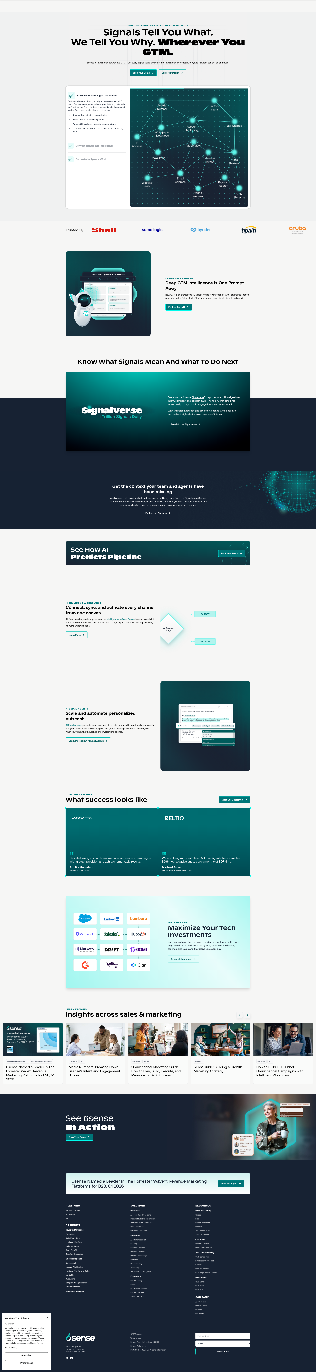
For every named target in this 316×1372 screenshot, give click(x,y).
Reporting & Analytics (74, 1254)
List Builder (70, 1275)
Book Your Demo (229, 553)
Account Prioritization (74, 1267)
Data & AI (73, 1061)
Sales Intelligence (74, 1259)
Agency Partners (137, 1297)
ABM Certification (202, 1235)
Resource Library (203, 1211)
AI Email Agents (73, 725)
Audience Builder (72, 1246)
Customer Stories (202, 1244)
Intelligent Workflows (74, 1242)
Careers (198, 1310)
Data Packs (199, 1286)
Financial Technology (138, 1256)
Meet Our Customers (203, 1248)
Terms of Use (135, 1338)
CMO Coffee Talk (202, 1257)
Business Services (137, 1248)
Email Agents (71, 1234)
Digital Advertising (73, 1238)
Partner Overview (137, 1293)
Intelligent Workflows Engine (121, 619)
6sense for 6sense (202, 1223)
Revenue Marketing (75, 1230)
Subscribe (223, 1351)
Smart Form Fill (71, 1250)
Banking (133, 1244)
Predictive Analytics (75, 1292)
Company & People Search (76, 1283)
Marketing (136, 1061)
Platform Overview (73, 1211)
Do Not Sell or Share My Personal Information (148, 1350)
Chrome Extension (73, 1287)
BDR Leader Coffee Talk (204, 1261)
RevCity (198, 1265)
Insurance (134, 1260)
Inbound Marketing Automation (142, 1219)
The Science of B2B (203, 1231)
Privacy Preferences (138, 1346)
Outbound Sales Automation (141, 1223)
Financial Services (137, 1252)
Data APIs (199, 1290)
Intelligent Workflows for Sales (77, 1271)
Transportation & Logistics (140, 1272)
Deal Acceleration (137, 1227)
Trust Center (200, 1282)
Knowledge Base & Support (206, 1273)
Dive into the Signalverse (184, 424)
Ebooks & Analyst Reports (41, 1061)
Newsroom (199, 1314)
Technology (134, 1268)
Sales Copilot (71, 1263)
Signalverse (198, 397)
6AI (67, 1218)
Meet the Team (201, 1306)
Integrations (135, 1285)
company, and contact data (190, 400)
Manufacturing (136, 1264)
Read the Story (73, 842)
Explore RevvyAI (176, 307)
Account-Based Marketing (17, 1061)
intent (171, 400)
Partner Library (136, 1281)
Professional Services (138, 1289)
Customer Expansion (138, 1231)
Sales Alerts (70, 1279)
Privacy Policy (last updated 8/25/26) (144, 1342)
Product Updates (202, 1269)
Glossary (198, 1227)
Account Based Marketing (140, 1215)
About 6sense (200, 1302)
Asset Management (138, 1240)
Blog (82, 1061)
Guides (146, 1061)
